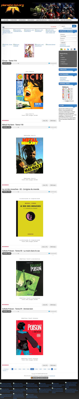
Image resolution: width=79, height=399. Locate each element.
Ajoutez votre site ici (64, 80)
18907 (40, 369)
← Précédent (6, 369)
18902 (19, 369)
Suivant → (5, 370)
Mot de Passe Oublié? (65, 46)
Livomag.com (52, 375)
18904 (28, 369)
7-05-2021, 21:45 (6, 253)
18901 (15, 369)
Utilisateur (62, 34)
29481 (55, 369)
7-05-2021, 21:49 (6, 127)
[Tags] (68, 49)
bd (18, 63)
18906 (36, 369)
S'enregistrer (63, 44)
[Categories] (61, 49)
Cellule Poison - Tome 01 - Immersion (17, 309)
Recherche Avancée (67, 28)
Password (62, 38)
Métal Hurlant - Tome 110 (12, 124)
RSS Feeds (35, 377)
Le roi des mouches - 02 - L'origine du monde (20, 189)
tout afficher (53, 26)
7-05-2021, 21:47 (6, 191)
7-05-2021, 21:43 (6, 311)
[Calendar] (71, 49)
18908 (44, 369)
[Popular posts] (64, 49)
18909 (49, 369)
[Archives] (74, 49)
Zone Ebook (63, 79)
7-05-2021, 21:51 (6, 63)
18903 (24, 369)
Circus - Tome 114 (9, 60)
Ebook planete (63, 77)
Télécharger (53, 120)
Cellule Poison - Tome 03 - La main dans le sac (21, 251)
